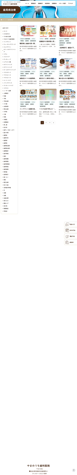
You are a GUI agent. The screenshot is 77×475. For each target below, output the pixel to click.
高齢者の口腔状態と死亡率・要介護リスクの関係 (47, 41)
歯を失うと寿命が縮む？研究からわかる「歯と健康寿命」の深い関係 (47, 78)
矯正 (5, 180)
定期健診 (6, 122)
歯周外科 (6, 138)
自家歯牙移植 (7, 187)
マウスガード (7, 72)
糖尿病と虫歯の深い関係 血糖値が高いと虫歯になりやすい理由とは (28, 43)
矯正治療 (6, 182)
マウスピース (7, 75)
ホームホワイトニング (10, 70)
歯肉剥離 (6, 159)
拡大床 (5, 127)
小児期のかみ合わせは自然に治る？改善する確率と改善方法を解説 (67, 107)
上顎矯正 (6, 93)
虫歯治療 (6, 198)
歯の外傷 (6, 132)
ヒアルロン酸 (7, 62)
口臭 (5, 114)
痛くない (6, 177)
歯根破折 (6, 151)
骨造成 (5, 211)
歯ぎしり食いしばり (9, 130)
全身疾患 (6, 106)
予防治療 (6, 101)
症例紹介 (6, 174)
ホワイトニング (8, 64)
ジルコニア (7, 57)
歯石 (5, 156)
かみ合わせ (7, 34)
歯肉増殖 (6, 161)
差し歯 (5, 125)
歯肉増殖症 (7, 164)
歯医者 (5, 135)
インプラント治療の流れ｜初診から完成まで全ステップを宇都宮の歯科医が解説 (28, 109)
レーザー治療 (7, 91)
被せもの (6, 201)
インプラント (7, 42)
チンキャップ (7, 59)
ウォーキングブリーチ (10, 44)
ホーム (4, 19)
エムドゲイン (7, 47)
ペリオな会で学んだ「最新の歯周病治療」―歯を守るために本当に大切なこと (47, 109)
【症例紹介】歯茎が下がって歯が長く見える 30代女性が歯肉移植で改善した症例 (67, 48)
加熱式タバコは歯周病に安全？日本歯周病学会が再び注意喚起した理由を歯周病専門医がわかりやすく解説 (28, 78)
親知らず (6, 203)
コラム (5, 54)
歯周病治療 (7, 146)
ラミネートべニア (8, 85)
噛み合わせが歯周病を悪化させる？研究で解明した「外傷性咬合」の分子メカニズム (67, 78)
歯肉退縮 (6, 169)
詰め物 (5, 206)
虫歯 (5, 193)
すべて (5, 31)
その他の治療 (7, 36)
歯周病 (5, 140)
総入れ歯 (6, 185)
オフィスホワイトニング (10, 50)
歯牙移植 (6, 153)
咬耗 (5, 117)
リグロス (6, 88)
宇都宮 (5, 119)
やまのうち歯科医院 (10, 4)
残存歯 (5, 172)
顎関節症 (6, 208)
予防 (5, 98)
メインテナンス (8, 83)
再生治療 (6, 109)
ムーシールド (7, 80)
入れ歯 (5, 104)
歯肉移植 (6, 166)
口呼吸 (5, 112)
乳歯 (5, 96)
